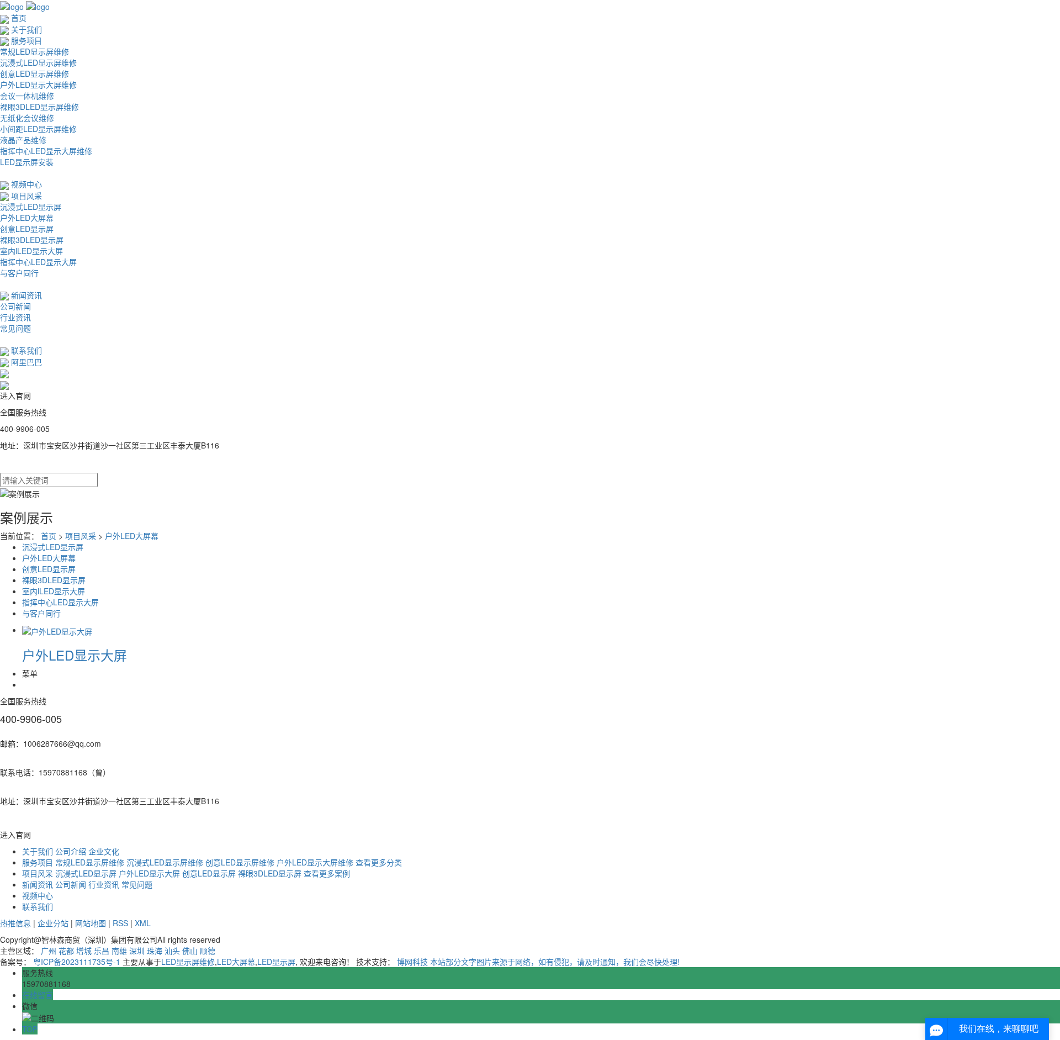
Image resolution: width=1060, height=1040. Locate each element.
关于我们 (37, 851)
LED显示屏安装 (27, 161)
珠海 (154, 950)
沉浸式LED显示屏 (30, 206)
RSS (120, 922)
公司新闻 (15, 306)
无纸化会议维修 (27, 117)
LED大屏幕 (236, 961)
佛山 (190, 950)
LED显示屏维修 (188, 961)
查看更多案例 (327, 873)
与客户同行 (19, 272)
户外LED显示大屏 (74, 654)
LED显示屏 (276, 961)
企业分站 (53, 922)
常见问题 (15, 328)
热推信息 (15, 922)
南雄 (119, 950)
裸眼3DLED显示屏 (31, 239)
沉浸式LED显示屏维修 (38, 62)
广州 (48, 950)
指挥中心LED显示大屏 (38, 261)
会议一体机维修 (27, 95)
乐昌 (101, 950)
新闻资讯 (37, 884)
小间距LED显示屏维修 (38, 128)
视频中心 (37, 895)
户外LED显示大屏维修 (38, 84)
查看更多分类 (379, 862)
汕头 (172, 950)
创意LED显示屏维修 (34, 73)
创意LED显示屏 (27, 228)
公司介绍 (70, 851)
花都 (66, 950)
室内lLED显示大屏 (31, 250)
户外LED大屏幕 (27, 217)
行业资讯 (15, 317)
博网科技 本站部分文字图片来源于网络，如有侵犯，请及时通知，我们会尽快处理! (538, 961)
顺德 (207, 950)
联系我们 (37, 906)
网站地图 (90, 922)
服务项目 (37, 862)
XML (143, 922)
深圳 (137, 950)
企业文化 (103, 851)
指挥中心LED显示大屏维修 (46, 150)
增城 (84, 950)
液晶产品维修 (23, 139)
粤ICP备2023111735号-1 (76, 961)
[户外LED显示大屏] (57, 629)
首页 (48, 535)
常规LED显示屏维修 (34, 51)
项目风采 (81, 535)
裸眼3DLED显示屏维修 (39, 106)
